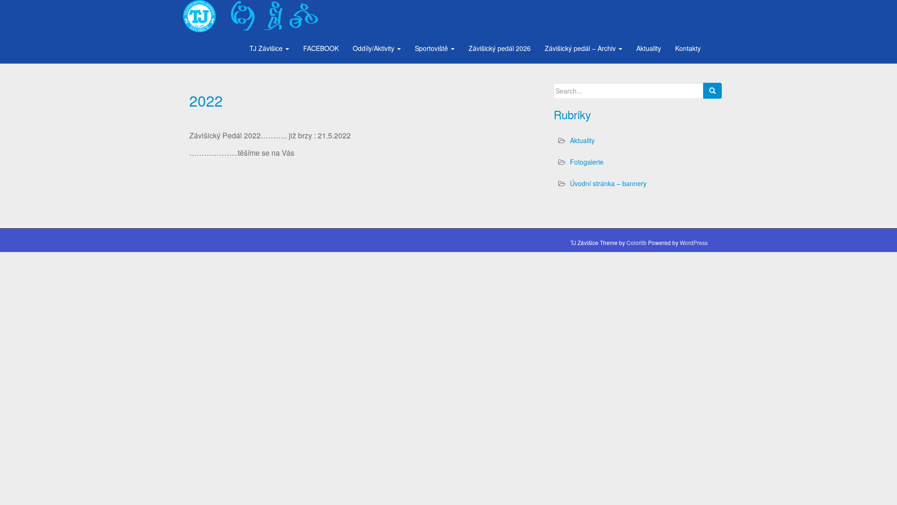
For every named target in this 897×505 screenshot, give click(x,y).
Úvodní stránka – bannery (608, 183)
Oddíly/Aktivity (374, 48)
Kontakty (688, 48)
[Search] (712, 91)
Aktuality (648, 48)
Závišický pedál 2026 (500, 48)
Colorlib (636, 242)
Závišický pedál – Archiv (581, 48)
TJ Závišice (267, 48)
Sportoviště (432, 48)
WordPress (694, 242)
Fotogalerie (587, 161)
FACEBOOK (321, 48)
